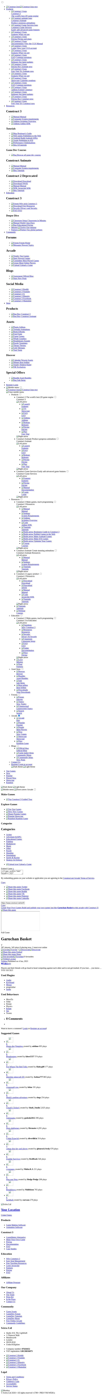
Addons (22, 327)
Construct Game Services (41, 471)
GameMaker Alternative (16, 1237)
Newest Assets (27, 360)
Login (15, 385)
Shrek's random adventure (17, 1097)
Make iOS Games (40, 539)
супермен (10, 1169)
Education (10, 193)
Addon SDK (25, 124)
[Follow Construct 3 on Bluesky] (20, 296)
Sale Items (21, 380)
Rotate (8, 1009)
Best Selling (24, 362)
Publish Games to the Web (44, 534)
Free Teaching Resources (16, 1263)
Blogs (14, 746)
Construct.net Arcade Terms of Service (78, 878)
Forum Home (24, 243)
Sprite (8, 989)
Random (9, 783)
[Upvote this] (9, 950)
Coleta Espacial (12, 1138)
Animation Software (14, 1227)
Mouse (9, 985)
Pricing (9, 1242)
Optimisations (29, 143)
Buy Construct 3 (23, 314)
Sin (7, 1011)
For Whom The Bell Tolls (17, 1067)
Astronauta (10, 1118)
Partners (9, 1268)
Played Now (11, 778)
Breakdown (11, 1190)
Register (9, 385)
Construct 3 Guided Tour (21, 799)
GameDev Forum (13, 1314)
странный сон (12, 1087)
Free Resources (28, 206)
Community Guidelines (15, 1323)
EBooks (21, 332)
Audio (8, 980)
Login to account (25, 764)
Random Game (21, 818)
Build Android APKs (29, 138)
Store (8, 303)
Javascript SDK (24, 188)
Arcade (14, 716)
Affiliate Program (13, 1282)
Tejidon (4, 961)
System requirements (30, 119)
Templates (23, 343)
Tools (19, 350)
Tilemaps (21, 348)
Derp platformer (13, 1128)
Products (9, 9)
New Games (17, 812)
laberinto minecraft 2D (15, 1077)
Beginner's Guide (24, 133)
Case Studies (11, 1249)
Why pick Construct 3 (28, 204)
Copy (3, 882)
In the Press (10, 1299)
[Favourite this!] (12, 957)
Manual (22, 117)
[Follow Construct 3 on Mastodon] (21, 301)
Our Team (10, 1295)
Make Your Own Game (15, 1240)
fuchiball (10, 1200)
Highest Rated (25, 365)
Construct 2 (27, 574)
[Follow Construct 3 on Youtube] (20, 292)
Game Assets (11, 1311)
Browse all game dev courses (29, 155)
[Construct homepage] (22, 7)
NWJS (25, 183)
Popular (9, 776)
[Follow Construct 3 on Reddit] (20, 289)
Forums (14, 695)
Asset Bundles (25, 378)
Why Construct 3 (13, 1259)
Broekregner (11, 1056)
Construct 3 (35, 397)
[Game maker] (22, 390)
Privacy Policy (12, 1379)
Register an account (38, 1028)
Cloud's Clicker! (13, 1108)
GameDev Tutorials (14, 1316)
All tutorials (22, 145)
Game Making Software (16, 1225)
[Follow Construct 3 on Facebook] (21, 298)
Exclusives (21, 367)
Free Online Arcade (14, 1321)
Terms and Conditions (15, 1377)
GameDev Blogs (13, 1318)
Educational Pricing (25, 225)
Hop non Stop (12, 1179)
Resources (10, 106)
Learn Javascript (12, 1266)
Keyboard (10, 982)
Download (26, 181)
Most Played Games (30, 261)
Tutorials (20, 170)
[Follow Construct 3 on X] (18, 294)
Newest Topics (27, 245)
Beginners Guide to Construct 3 (46, 532)
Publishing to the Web (32, 136)
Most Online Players (27, 263)
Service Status (12, 1386)
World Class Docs (27, 223)
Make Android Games (42, 536)
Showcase (10, 780)
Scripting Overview (28, 121)
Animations (25, 329)
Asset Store (16, 669)
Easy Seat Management (15, 1261)
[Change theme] (23, 767)
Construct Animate (36, 439)
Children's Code (12, 1381)
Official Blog (27, 276)
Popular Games (19, 814)
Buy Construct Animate (26, 316)
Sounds (26, 341)
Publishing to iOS (25, 140)
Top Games (24, 256)
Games (21, 336)
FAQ (19, 210)
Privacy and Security (28, 208)
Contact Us (15, 762)
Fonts (19, 334)
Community (11, 232)
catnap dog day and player (17, 1149)
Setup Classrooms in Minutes (34, 220)
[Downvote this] (29, 950)
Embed (19, 952)
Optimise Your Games (42, 541)
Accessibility (11, 1384)
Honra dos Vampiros (14, 1046)
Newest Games (23, 258)
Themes (22, 345)
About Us (10, 1292)
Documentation (12, 1244)
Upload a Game (26, 265)
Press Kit (9, 1297)
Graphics (22, 339)
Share (18, 954)
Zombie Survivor (13, 1159)
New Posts (22, 278)
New (8, 773)
